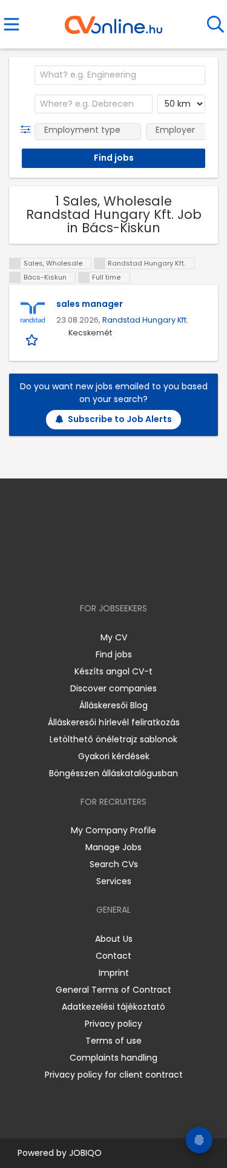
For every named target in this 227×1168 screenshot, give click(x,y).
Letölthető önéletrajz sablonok (113, 739)
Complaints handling (113, 1058)
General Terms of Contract (113, 990)
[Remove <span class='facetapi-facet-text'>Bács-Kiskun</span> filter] (15, 277)
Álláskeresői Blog (113, 705)
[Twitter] (143, 573)
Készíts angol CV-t (113, 671)
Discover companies (113, 688)
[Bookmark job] (33, 339)
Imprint (114, 973)
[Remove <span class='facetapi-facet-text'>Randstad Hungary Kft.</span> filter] (99, 263)
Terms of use (113, 1041)
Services (113, 881)
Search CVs (114, 864)
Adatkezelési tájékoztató (113, 1007)
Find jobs (114, 654)
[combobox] (120, 75)
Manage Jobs (113, 847)
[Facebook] (85, 573)
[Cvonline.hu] (113, 21)
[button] (28, 129)
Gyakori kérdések (114, 756)
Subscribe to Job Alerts (120, 419)
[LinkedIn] (125, 573)
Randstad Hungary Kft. (145, 320)
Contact (113, 956)
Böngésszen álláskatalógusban (113, 773)
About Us (114, 939)
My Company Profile (113, 830)
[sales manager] (33, 313)
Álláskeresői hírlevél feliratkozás (114, 722)
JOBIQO (85, 1153)
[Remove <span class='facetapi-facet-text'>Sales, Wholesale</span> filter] (15, 263)
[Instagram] (105, 573)
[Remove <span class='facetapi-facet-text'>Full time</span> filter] (84, 277)
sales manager (89, 304)
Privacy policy (113, 1024)
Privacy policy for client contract (114, 1075)
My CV (113, 637)
